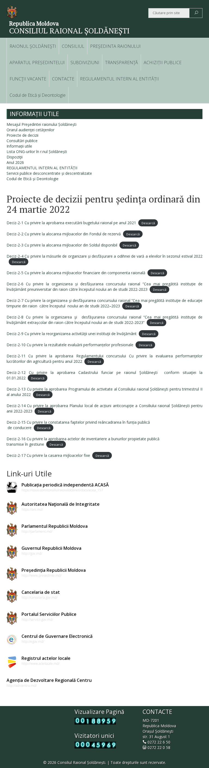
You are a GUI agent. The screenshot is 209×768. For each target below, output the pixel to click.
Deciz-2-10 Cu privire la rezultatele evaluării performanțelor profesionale (70, 344)
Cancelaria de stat (40, 592)
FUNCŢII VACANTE (28, 79)
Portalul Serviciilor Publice (48, 614)
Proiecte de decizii (22, 135)
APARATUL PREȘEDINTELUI (37, 62)
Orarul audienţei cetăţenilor (30, 129)
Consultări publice (22, 140)
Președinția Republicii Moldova (53, 570)
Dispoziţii (15, 157)
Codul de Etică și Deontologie (38, 95)
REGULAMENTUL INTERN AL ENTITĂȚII (119, 79)
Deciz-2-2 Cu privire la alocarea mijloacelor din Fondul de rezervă (64, 233)
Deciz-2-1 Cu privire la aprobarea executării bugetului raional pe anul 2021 (71, 222)
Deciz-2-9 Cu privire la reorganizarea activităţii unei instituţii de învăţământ (72, 333)
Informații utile (19, 146)
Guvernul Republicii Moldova (51, 548)
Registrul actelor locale (45, 658)
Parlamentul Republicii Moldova (54, 526)
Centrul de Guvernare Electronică (57, 636)
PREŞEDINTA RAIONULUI (115, 46)
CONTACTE (63, 79)
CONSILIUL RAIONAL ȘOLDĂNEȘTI (69, 31)
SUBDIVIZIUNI (84, 62)
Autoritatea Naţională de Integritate (60, 504)
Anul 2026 (15, 162)
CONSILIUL (73, 46)
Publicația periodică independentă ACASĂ (65, 485)
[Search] (196, 13)
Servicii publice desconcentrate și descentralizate (49, 173)
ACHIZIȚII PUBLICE (163, 62)
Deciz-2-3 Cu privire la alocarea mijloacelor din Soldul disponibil (62, 245)
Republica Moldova (34, 23)
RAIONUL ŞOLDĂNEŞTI (33, 46)
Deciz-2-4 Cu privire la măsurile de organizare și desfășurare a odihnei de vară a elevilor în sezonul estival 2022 (104, 256)
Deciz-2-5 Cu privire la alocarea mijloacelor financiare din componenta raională (76, 272)
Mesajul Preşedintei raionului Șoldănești (41, 124)
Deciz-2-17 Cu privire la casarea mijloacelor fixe (48, 455)
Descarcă (148, 223)
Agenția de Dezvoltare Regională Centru (49, 680)
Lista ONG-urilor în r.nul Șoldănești (37, 151)
